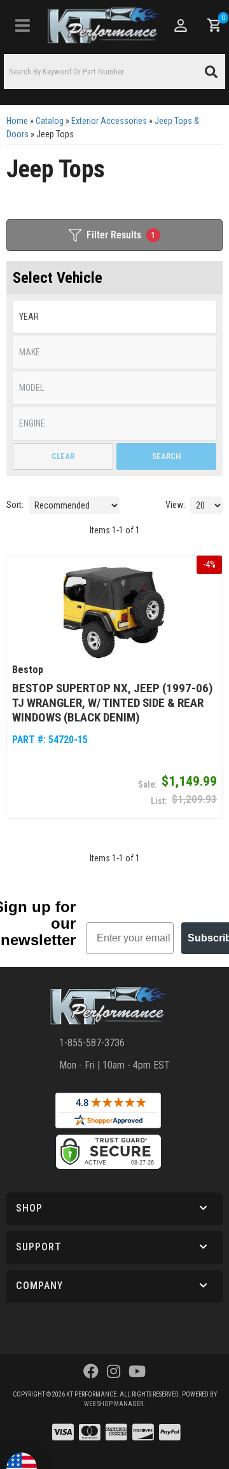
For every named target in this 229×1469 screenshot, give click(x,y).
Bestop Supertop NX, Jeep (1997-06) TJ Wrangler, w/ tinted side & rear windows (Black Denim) (112, 703)
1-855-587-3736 (92, 1043)
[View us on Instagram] (113, 1371)
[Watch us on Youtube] (137, 1371)
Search (166, 456)
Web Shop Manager (113, 1403)
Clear (63, 456)
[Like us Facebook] (91, 1371)
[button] (114, 71)
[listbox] (114, 317)
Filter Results (121, 235)
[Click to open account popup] (180, 25)
